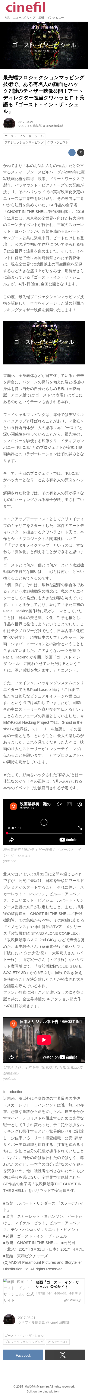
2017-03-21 (26, 122)
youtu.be (9, 861)
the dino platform (49, 1391)
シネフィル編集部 (30, 125)
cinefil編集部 (54, 125)
